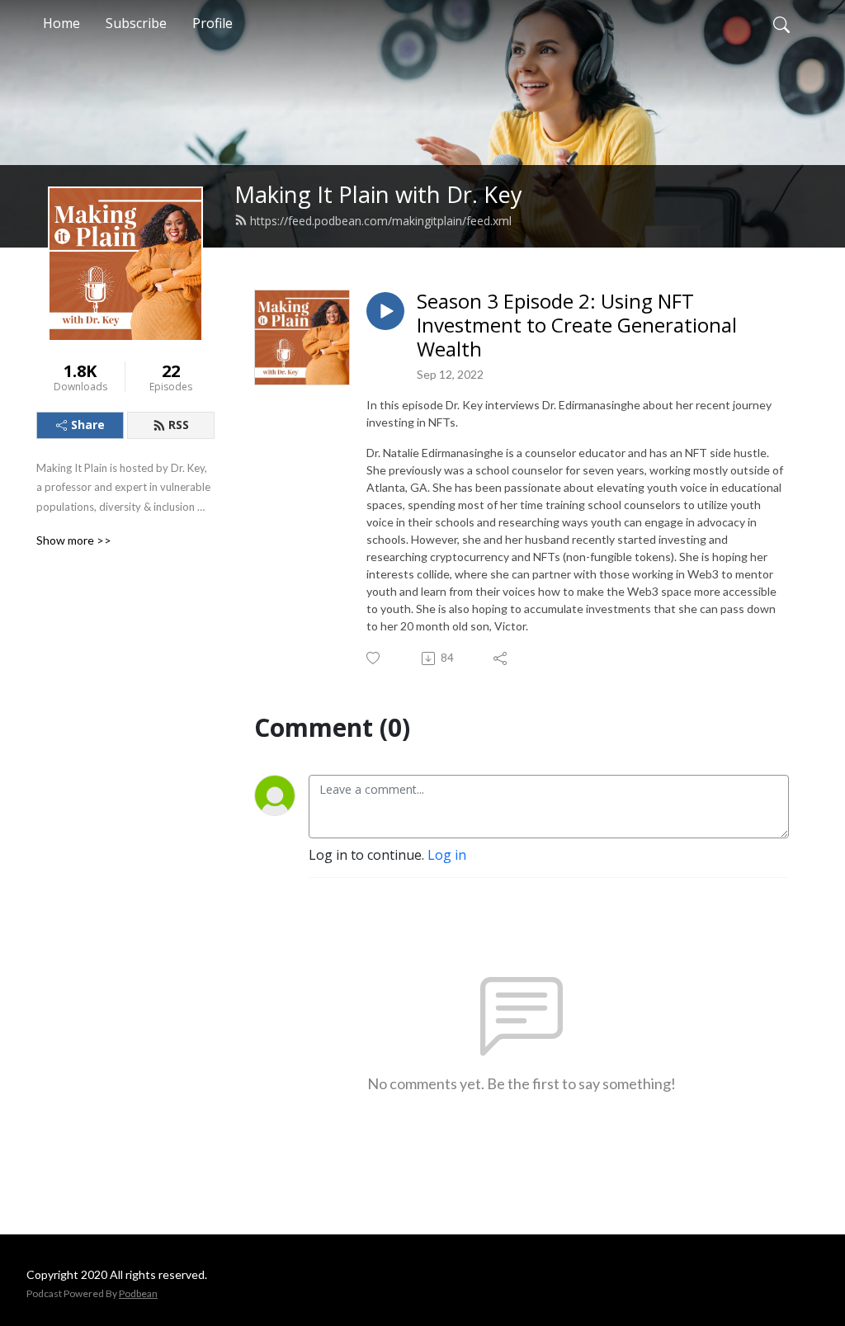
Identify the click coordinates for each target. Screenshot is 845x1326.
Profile (212, 23)
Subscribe (136, 23)
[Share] (501, 658)
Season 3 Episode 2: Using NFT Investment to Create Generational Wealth (577, 325)
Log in (446, 855)
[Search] (781, 23)
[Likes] (374, 658)
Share (88, 424)
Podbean (138, 1293)
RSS (178, 424)
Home (61, 23)
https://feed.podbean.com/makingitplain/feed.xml (381, 221)
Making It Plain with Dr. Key (378, 194)
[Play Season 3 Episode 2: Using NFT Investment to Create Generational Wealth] (385, 311)
